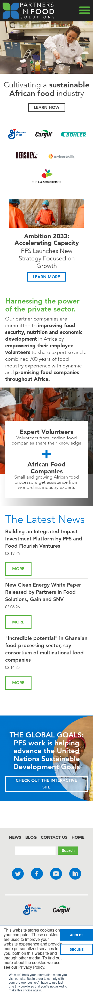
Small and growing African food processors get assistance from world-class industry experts (46, 482)
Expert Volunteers (46, 431)
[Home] (28, 11)
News (15, 837)
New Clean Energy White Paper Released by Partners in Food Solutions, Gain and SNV (43, 592)
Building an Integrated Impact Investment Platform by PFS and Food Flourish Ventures (43, 538)
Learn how (46, 107)
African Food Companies (46, 468)
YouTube (56, 874)
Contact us (54, 837)
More (18, 568)
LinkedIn (75, 874)
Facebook (37, 874)
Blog (31, 837)
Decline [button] (76, 949)
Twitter (18, 874)
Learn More (46, 276)
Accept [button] (76, 935)
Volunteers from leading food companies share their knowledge (46, 440)
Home (78, 837)
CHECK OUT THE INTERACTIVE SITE (46, 784)
